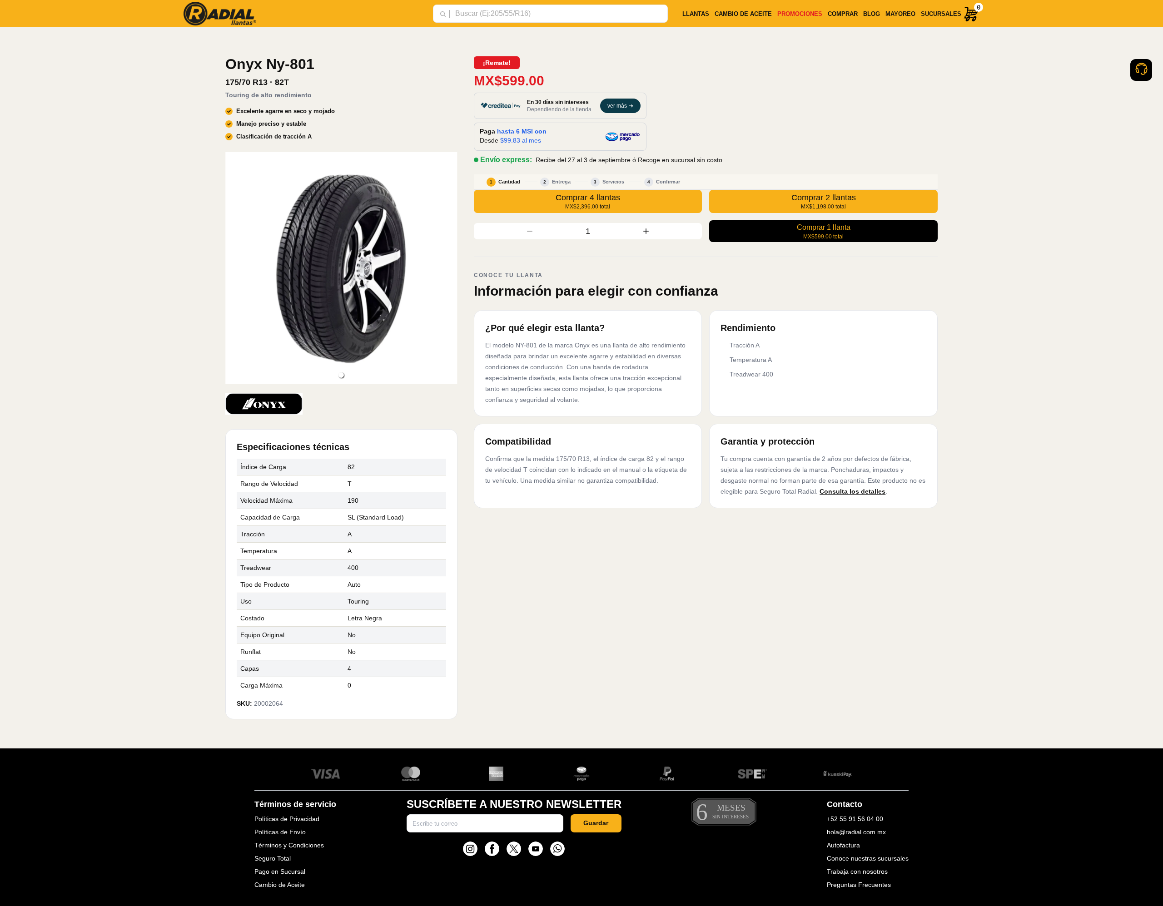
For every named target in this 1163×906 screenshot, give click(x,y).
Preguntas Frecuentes (859, 884)
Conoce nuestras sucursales (868, 858)
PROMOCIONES (799, 13)
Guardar (595, 823)
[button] (341, 375)
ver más (620, 106)
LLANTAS (695, 13)
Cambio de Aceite (279, 884)
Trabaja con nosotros (857, 871)
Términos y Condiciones (289, 845)
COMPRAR (843, 13)
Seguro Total (272, 858)
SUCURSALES (941, 13)
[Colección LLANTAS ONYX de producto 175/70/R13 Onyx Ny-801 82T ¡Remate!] (264, 404)
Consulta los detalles (852, 491)
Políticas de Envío (280, 832)
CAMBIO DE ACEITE (743, 13)
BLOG (871, 13)
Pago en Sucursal (279, 871)
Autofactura (843, 845)
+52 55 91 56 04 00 (855, 818)
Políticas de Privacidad (286, 818)
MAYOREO (900, 13)
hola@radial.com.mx (856, 832)
